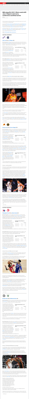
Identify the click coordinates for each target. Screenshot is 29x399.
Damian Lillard (10, 152)
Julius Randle (5, 248)
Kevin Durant (7, 24)
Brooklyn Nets (5, 298)
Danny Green (20, 215)
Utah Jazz (4, 40)
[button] (26, 3)
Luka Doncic (22, 28)
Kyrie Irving (10, 24)
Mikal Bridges (6, 138)
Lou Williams (23, 289)
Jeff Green (12, 313)
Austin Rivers (14, 148)
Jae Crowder (24, 175)
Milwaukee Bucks (13, 298)
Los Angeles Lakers (23, 29)
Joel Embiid (10, 25)
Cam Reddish (18, 245)
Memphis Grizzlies (11, 50)
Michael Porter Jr (23, 149)
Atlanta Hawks (12, 26)
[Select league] (2, 1)
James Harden (15, 24)
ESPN (4, 3)
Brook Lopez (9, 351)
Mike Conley (6, 52)
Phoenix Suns (10, 29)
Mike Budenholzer (12, 337)
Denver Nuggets (14, 30)
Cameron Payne (10, 197)
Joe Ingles (13, 118)
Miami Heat (15, 322)
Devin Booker (5, 136)
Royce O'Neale (6, 112)
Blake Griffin (8, 376)
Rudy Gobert (9, 76)
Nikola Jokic (24, 146)
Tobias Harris (9, 252)
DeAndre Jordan (7, 352)
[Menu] (1, 3)
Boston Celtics (5, 301)
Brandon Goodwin (23, 245)
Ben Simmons (11, 253)
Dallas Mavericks (4, 29)
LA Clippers (11, 28)
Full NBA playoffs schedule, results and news (10, 32)
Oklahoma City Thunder (23, 119)
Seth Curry (15, 215)
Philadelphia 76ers (24, 24)
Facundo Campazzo (20, 147)
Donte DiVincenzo (7, 336)
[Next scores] (28, 1)
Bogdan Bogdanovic (4, 285)
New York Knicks (20, 26)
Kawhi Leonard (10, 67)
